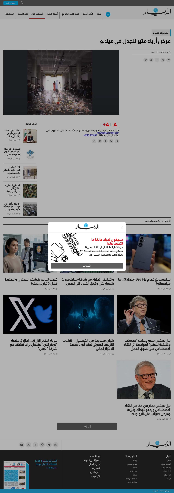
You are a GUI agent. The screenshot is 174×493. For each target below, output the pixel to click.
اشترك (87, 265)
